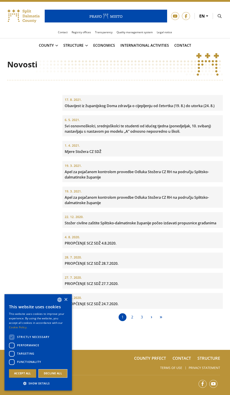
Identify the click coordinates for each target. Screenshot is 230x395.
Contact (182, 45)
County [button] (46, 45)
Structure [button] (73, 45)
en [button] (202, 16)
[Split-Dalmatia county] (24, 16)
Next (151, 317)
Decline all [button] (53, 373)
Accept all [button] (22, 373)
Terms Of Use (171, 368)
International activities (144, 45)
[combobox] (59, 300)
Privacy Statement (204, 368)
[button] (38, 383)
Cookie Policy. (18, 327)
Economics (104, 45)
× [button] (65, 299)
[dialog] (38, 342)
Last (161, 317)
